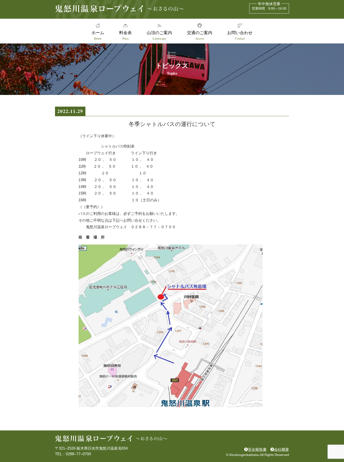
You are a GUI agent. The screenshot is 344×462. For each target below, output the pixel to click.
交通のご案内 (199, 35)
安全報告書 (257, 449)
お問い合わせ (240, 35)
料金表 (125, 35)
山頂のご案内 (159, 35)
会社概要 (281, 449)
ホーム (97, 35)
